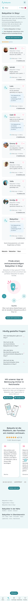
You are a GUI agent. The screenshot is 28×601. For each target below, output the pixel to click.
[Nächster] (25, 460)
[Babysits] (6, 2)
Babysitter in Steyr (7, 500)
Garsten (10, 510)
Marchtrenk (16, 518)
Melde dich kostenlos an (14, 37)
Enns (10, 518)
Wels (10, 516)
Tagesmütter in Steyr (8, 502)
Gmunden (16, 516)
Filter (23, 8)
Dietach (15, 510)
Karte (15, 593)
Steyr (6, 516)
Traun (21, 516)
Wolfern (4, 510)
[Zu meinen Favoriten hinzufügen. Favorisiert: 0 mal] (23, 67)
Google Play (20, 397)
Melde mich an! (14, 488)
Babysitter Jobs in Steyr (8, 505)
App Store (9, 397)
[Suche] (3, 8)
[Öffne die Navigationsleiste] (24, 2)
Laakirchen (5, 518)
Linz (3, 516)
